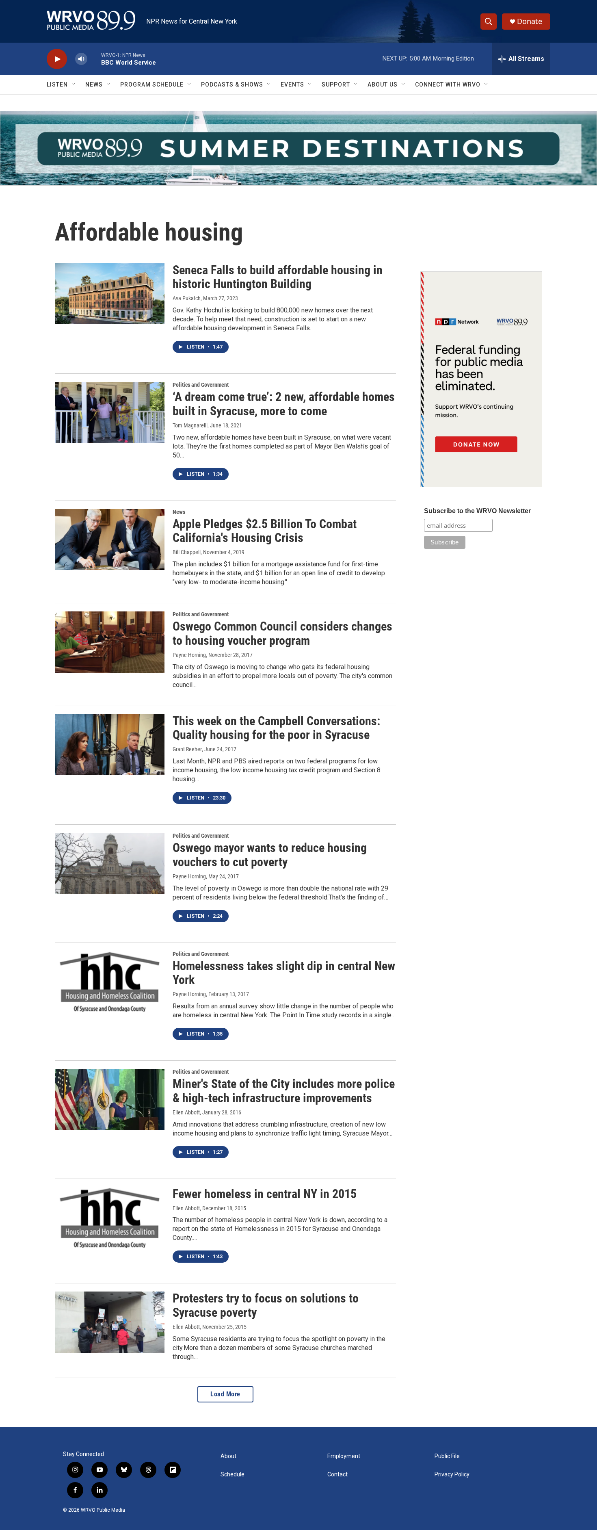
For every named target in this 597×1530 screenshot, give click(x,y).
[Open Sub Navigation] (74, 84)
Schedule (232, 1474)
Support (336, 84)
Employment (343, 1456)
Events (292, 84)
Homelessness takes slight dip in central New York (284, 973)
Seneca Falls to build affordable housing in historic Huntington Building (278, 277)
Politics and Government (201, 384)
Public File (447, 1456)
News (94, 84)
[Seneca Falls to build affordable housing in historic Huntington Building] (109, 293)
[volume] (81, 59)
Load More (225, 1394)
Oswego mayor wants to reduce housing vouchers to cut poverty (270, 855)
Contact (337, 1474)
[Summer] (298, 148)
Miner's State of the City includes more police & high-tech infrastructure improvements (284, 1091)
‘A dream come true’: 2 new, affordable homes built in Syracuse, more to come (284, 404)
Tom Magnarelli (190, 425)
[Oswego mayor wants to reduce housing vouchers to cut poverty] (109, 863)
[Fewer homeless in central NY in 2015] (109, 1217)
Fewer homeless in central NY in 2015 (265, 1194)
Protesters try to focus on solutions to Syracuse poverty (266, 1305)
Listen (57, 84)
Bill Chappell (187, 552)
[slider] (94, 58)
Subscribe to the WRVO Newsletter (477, 510)
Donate (529, 21)
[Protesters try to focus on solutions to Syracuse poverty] (109, 1322)
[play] (56, 59)
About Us (383, 84)
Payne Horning (189, 655)
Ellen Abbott (186, 1112)
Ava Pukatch (187, 298)
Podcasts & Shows (232, 84)
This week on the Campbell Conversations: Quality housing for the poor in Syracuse (276, 728)
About (228, 1456)
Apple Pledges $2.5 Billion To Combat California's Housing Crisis (265, 531)
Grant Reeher (187, 749)
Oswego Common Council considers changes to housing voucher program (282, 633)
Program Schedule (152, 84)
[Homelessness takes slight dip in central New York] (109, 981)
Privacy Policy (452, 1474)
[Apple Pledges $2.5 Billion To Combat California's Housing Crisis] (109, 539)
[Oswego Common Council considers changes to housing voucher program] (109, 641)
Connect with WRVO (447, 84)
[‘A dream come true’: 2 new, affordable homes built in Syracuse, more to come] (109, 412)
